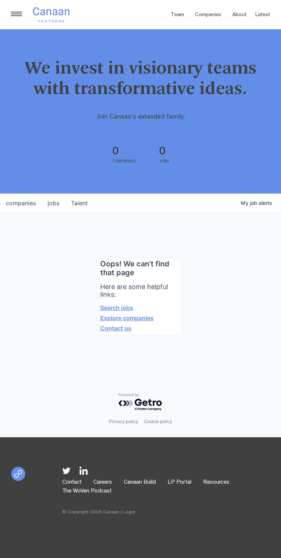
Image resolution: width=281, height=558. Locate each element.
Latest (262, 15)
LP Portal (179, 483)
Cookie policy (158, 421)
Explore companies (127, 318)
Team (177, 15)
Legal (129, 512)
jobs (53, 203)
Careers (102, 483)
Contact (72, 483)
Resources (216, 483)
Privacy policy (123, 421)
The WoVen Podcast (87, 491)
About (239, 15)
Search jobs (116, 307)
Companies (208, 15)
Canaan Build (140, 483)
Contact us (115, 328)
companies (21, 203)
